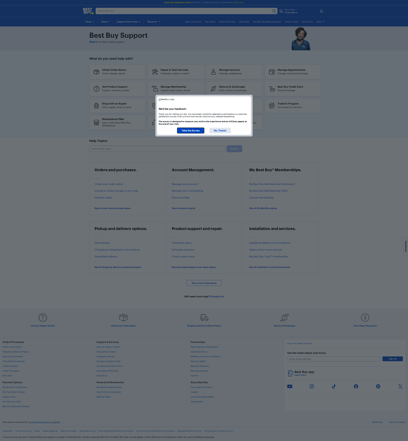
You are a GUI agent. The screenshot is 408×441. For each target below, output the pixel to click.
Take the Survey (191, 130)
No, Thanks (220, 130)
